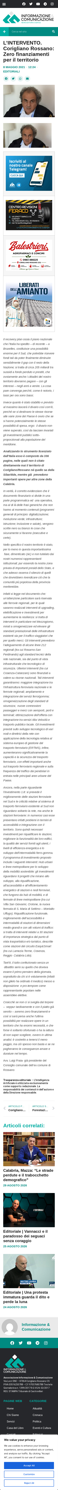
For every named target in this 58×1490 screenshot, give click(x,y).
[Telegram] (45, 4)
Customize (29, 1474)
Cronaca (38, 1415)
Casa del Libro (15, 1428)
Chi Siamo (13, 1415)
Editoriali (11, 71)
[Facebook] (24, 4)
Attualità (37, 1408)
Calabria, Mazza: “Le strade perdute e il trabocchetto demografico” (28, 1175)
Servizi (11, 1421)
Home (10, 1408)
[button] (4, 4)
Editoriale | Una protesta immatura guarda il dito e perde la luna (26, 1297)
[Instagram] (52, 4)
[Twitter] (31, 4)
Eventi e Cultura (42, 1428)
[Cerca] (53, 31)
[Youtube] (38, 4)
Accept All (29, 1465)
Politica (37, 1421)
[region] (29, 1462)
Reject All (29, 1483)
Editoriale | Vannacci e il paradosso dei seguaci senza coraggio (25, 1236)
